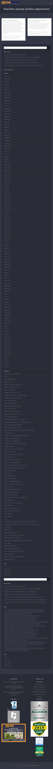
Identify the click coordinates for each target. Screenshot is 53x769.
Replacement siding (12, 27)
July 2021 (7, 151)
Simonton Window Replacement (12, 508)
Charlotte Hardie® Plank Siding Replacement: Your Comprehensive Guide (20, 60)
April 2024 (7, 86)
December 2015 (8, 312)
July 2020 (7, 183)
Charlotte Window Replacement (10, 636)
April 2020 (7, 191)
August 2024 (7, 78)
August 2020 (7, 181)
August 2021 (7, 148)
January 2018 (7, 256)
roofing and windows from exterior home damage (15, 497)
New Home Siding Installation (11, 478)
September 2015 (8, 320)
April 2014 (7, 366)
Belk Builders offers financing (37, 609)
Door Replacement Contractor (11, 416)
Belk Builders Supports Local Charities (13, 384)
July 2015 (7, 326)
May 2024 (7, 84)
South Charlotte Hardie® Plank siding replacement (36, 642)
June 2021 (7, 154)
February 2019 (8, 221)
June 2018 (7, 242)
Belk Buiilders (21, 609)
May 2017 (7, 275)
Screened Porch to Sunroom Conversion (13, 502)
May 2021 (7, 156)
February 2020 (8, 197)
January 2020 (7, 199)
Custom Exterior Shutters (10, 408)
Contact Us (39, 696)
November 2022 (8, 113)
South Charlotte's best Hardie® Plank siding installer (14, 642)
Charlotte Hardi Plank (44, 621)
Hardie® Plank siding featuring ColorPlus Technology (16, 435)
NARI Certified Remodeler (10, 475)
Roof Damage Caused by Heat (11, 492)
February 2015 (8, 339)
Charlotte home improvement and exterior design (15, 395)
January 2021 (7, 167)
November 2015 (8, 315)
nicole (5, 23)
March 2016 (7, 304)
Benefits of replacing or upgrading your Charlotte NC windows (32, 611)
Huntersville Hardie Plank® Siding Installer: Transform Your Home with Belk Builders (23, 57)
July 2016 (7, 294)
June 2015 (7, 329)
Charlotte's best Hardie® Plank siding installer (13, 615)
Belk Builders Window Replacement (11, 611)
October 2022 (7, 116)
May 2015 (7, 331)
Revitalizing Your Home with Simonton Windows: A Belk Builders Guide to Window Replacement (25, 599)
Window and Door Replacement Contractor (14, 551)
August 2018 (7, 237)
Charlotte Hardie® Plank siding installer (12, 621)
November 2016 (8, 285)
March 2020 (7, 194)
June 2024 (7, 81)
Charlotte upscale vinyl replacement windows (13, 634)
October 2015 (7, 318)
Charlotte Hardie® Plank (32, 617)
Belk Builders (7, 381)
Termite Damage (8, 513)
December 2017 (8, 259)
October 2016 (7, 288)
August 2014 (7, 355)
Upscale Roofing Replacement (11, 532)
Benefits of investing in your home (12, 387)
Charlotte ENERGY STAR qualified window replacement (15, 617)
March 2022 (7, 132)
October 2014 (7, 350)
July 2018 (7, 240)
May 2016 (7, 299)
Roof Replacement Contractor (11, 494)
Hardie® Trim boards (9, 446)
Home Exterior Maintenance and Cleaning (14, 454)
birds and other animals (10, 389)
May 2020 (7, 189)
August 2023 (7, 103)
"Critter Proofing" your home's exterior (13, 373)
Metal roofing (7, 473)
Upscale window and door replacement (36, 26)
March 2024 (7, 89)
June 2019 (7, 210)
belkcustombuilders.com (39, 694)
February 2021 (8, 164)
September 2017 (8, 267)
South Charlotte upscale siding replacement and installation (30, 644)
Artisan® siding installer (10, 379)
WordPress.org (8, 574)
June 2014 (7, 361)
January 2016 (7, 310)
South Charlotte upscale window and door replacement (15, 646)
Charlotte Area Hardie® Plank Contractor (32, 615)
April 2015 (7, 334)
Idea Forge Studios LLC (34, 765)
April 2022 (7, 130)
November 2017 (8, 261)
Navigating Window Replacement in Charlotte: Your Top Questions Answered (21, 62)
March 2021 (7, 162)
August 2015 (7, 323)
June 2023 (7, 105)
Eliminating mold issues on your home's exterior (15, 419)
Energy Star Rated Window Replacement (41, 24)
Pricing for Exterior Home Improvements (13, 484)
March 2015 (7, 337)
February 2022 (8, 135)
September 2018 (8, 234)
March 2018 (7, 250)
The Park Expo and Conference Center (11, 650)
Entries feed (7, 569)
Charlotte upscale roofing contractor (28, 632)
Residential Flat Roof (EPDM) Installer (13, 489)
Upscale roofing (8, 529)
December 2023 (8, 95)
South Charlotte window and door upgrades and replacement (16, 648)
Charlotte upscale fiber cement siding (11, 632)
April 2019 (7, 216)
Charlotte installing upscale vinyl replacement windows (15, 623)
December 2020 (8, 170)
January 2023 (7, 108)
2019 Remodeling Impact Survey (10, 609)
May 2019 (7, 213)
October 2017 (7, 264)
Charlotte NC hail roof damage (33, 623)
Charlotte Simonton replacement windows (12, 630)
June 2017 (7, 272)
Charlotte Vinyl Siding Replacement (30, 634)
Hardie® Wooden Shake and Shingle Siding (14, 449)
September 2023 (8, 100)
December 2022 (8, 111)
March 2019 (7, 218)
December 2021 (8, 138)
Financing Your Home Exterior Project (13, 427)
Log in (6, 566)
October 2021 (7, 143)
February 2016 (8, 307)
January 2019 (7, 224)
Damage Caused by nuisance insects (13, 414)
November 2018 (8, 229)
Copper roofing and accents (11, 403)
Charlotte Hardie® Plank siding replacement (29, 621)
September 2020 (8, 178)
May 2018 (7, 245)
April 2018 (7, 248)
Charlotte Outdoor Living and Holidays (13, 397)
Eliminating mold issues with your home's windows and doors (18, 422)
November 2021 (8, 140)
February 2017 (8, 280)
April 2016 (7, 302)
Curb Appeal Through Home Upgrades (13, 406)
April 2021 (7, 159)
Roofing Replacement (9, 500)
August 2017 (7, 269)
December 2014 (8, 345)
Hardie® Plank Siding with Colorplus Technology (15, 443)
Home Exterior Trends (9, 457)
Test (5, 518)
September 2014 (8, 353)
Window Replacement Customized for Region (37, 28)
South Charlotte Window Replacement (37, 648)
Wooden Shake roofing (9, 559)
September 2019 (8, 207)
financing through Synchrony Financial (11, 638)
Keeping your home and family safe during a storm (16, 465)
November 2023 (8, 97)
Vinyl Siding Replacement (10, 545)
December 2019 (8, 202)
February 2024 (8, 92)
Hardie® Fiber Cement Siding (26, 638)
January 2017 (7, 283)
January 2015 (7, 342)
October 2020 (8, 175)
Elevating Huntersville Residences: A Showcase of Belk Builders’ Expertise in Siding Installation (25, 602)
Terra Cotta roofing (9, 516)
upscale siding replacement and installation (14, 535)
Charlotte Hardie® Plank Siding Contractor (27, 619)
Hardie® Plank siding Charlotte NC (40, 638)
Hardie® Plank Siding (9, 432)
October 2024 (7, 76)
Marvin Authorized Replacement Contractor (14, 467)
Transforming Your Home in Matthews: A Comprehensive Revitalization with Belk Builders (24, 65)
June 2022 (7, 124)
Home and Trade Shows (10, 451)
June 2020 (7, 186)
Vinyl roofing (7, 543)
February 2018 (8, 253)
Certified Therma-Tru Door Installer (12, 392)
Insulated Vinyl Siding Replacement (12, 462)
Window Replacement (9, 553)
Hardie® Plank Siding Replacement (12, 438)
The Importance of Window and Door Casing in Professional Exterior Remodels (22, 524)
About (6, 376)
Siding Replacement (9, 505)
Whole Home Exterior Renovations (12, 548)
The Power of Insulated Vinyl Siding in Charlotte (15, 54)
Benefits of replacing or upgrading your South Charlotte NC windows (17, 613)
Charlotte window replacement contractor (26, 636)
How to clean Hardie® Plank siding (12, 459)
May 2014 (7, 363)
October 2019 (7, 205)
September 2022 (8, 119)
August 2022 (7, 121)
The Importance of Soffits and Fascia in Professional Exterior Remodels (20, 521)
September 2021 (8, 146)
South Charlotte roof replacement (10, 644)
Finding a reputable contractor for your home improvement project (19, 430)
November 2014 (8, 347)
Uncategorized (8, 527)
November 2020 (8, 173)
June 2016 (7, 296)
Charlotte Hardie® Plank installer (10, 619)
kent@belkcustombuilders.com (39, 691)
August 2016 (7, 291)
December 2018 (8, 226)
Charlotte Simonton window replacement (30, 630)
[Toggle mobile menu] (50, 3)
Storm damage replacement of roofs (12, 510)
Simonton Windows (23, 640)
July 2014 (7, 358)
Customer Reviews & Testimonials (12, 411)
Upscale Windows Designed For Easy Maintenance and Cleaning (19, 540)
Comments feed (8, 571)
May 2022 (7, 127)
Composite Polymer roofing (10, 400)
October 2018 (7, 232)
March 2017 (7, 277)
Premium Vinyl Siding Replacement (12, 481)
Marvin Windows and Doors (10, 470)
